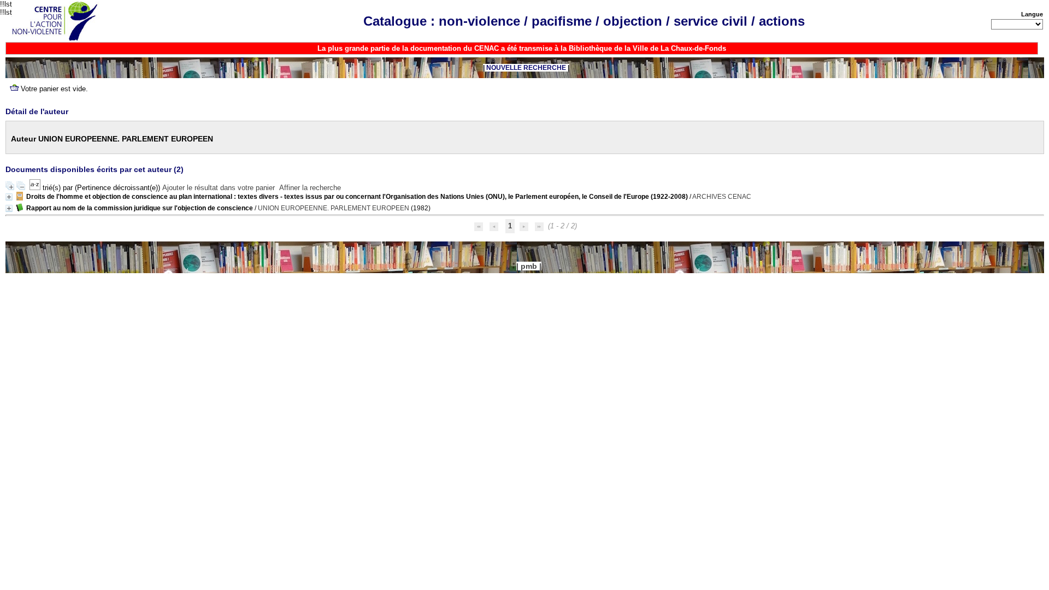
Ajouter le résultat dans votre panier (218, 188)
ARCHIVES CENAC (721, 196)
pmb (529, 266)
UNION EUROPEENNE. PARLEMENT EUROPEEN (333, 208)
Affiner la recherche (310, 188)
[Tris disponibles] (36, 188)
